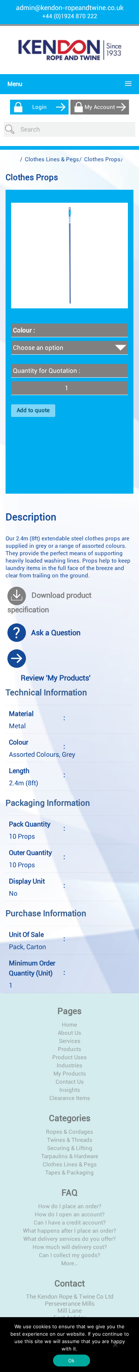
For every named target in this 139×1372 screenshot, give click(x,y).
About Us (69, 1033)
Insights (69, 1090)
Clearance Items (69, 1098)
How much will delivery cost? (70, 1247)
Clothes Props (102, 159)
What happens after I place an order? (69, 1230)
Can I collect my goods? (69, 1255)
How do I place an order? (69, 1206)
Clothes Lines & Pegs (52, 159)
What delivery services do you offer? (69, 1239)
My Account (100, 107)
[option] (69, 255)
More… (69, 1263)
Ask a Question (55, 632)
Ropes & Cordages (69, 1132)
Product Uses (69, 1057)
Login (39, 107)
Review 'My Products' (55, 677)
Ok (71, 1360)
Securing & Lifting (69, 1148)
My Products (69, 1073)
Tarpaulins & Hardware (69, 1156)
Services (69, 1041)
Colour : (24, 330)
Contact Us (70, 1081)
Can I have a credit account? (70, 1222)
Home (69, 1024)
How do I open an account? (70, 1214)
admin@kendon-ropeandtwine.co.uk (69, 7)
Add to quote (33, 410)
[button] (67, 84)
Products (69, 1049)
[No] (114, 1344)
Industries (69, 1065)
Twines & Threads (69, 1140)
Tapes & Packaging (69, 1172)
